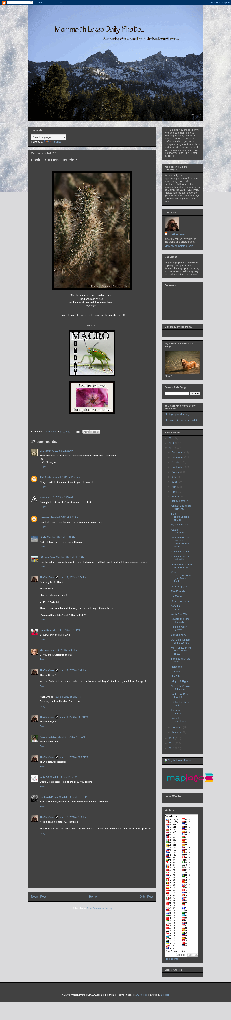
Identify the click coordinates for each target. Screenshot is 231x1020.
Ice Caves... (177, 596)
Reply (43, 466)
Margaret (44, 650)
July (174, 476)
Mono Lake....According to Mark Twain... (181, 577)
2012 (172, 738)
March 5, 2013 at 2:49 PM (63, 777)
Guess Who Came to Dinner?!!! (181, 566)
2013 (172, 448)
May (174, 486)
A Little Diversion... (178, 531)
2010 (172, 748)
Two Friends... (179, 591)
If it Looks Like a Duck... (180, 704)
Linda (43, 537)
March (176, 496)
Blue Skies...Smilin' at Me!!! (180, 516)
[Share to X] (91, 432)
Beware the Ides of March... (180, 620)
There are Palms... (177, 712)
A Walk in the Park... (178, 608)
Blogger (165, 995)
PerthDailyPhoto (49, 797)
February (177, 727)
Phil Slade (45, 477)
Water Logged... (180, 586)
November (178, 457)
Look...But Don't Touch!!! (180, 696)
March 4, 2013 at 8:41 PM (67, 696)
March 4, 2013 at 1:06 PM (73, 577)
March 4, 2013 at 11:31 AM (61, 537)
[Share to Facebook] (94, 432)
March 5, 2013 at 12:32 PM (74, 757)
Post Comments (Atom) (99, 908)
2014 (172, 443)
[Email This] (84, 432)
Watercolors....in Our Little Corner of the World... (180, 542)
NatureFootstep (48, 737)
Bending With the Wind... (180, 660)
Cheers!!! (176, 671)
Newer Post (38, 896)
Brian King (46, 630)
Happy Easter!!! (180, 500)
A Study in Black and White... (180, 558)
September (178, 466)
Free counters (173, 958)
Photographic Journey (177, 414)
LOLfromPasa (47, 557)
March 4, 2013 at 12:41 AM (66, 477)
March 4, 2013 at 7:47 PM (64, 650)
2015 (172, 438)
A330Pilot (141, 995)
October (177, 462)
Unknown (45, 517)
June (175, 481)
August (176, 472)
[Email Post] (77, 431)
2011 (172, 743)
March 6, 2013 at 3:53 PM (73, 817)
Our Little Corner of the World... (180, 641)
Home (93, 896)
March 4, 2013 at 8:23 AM (59, 497)
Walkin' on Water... (181, 614)
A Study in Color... (181, 551)
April (174, 491)
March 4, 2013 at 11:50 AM (70, 557)
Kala (42, 497)
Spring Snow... (179, 634)
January (177, 732)
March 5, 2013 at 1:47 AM (71, 737)
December (178, 452)
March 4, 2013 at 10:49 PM (74, 717)
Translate (56, 141)
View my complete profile (179, 245)
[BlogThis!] (88, 432)
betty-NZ (44, 777)
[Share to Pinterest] (98, 432)
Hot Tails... (177, 676)
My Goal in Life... (180, 524)
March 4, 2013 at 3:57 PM (66, 630)
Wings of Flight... (180, 681)
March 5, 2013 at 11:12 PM (73, 797)
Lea (42, 450)
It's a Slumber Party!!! (179, 628)
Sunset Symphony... (179, 719)
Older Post (146, 896)
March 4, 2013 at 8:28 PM (73, 670)
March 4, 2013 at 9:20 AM (64, 517)
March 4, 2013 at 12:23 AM (59, 450)
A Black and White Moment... (181, 507)
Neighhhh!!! (177, 666)
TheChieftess (47, 577)
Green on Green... (181, 601)
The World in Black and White (181, 420)
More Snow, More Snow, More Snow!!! (181, 650)
